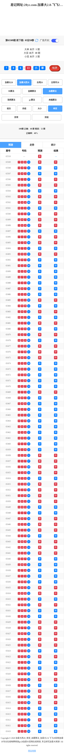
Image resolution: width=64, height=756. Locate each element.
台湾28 (40, 82)
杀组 (24, 108)
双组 (47, 117)
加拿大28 (9, 82)
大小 (40, 108)
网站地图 (32, 751)
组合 (9, 108)
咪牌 (54, 68)
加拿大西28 (24, 82)
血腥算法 (53, 91)
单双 (55, 108)
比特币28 (55, 82)
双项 (16, 117)
